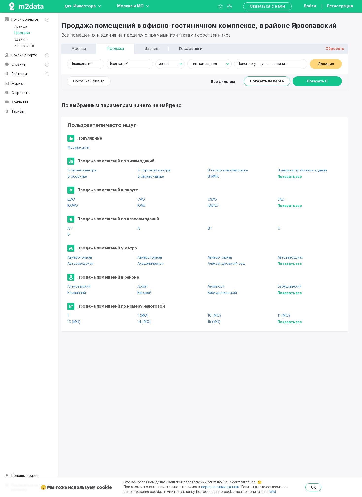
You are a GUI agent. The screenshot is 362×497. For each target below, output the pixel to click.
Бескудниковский (222, 293)
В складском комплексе (228, 170)
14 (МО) (144, 322)
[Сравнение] (229, 6)
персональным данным (220, 487)
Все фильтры (223, 81)
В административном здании (302, 170)
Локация (326, 64)
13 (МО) (73, 322)
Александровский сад (226, 263)
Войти (310, 6)
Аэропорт (216, 286)
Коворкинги (24, 46)
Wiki (272, 492)
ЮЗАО (72, 205)
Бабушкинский (290, 286)
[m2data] (26, 6)
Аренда (20, 26)
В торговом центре (153, 170)
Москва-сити (78, 147)
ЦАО (71, 199)
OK (313, 487)
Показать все (290, 176)
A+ (69, 228)
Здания (20, 39)
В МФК (213, 176)
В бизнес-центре (81, 170)
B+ (210, 228)
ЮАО (141, 205)
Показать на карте (267, 81)
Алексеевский (79, 286)
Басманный (76, 293)
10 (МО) (214, 315)
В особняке (77, 176)
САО (141, 199)
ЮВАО (213, 205)
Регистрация (340, 6)
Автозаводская (290, 257)
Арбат (142, 286)
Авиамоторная (79, 257)
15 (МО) (214, 322)
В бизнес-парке (150, 176)
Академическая (150, 263)
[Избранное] (220, 6)
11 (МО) (284, 315)
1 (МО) (142, 315)
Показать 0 (317, 81)
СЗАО (212, 199)
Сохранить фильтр (89, 81)
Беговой (144, 293)
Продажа (22, 33)
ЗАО (281, 199)
